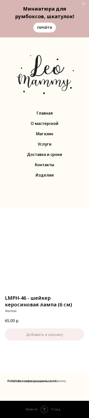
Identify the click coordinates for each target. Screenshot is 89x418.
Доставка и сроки (44, 154)
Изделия (45, 175)
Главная (45, 113)
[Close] (84, 4)
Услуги (44, 144)
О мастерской (44, 123)
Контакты (44, 164)
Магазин (44, 133)
